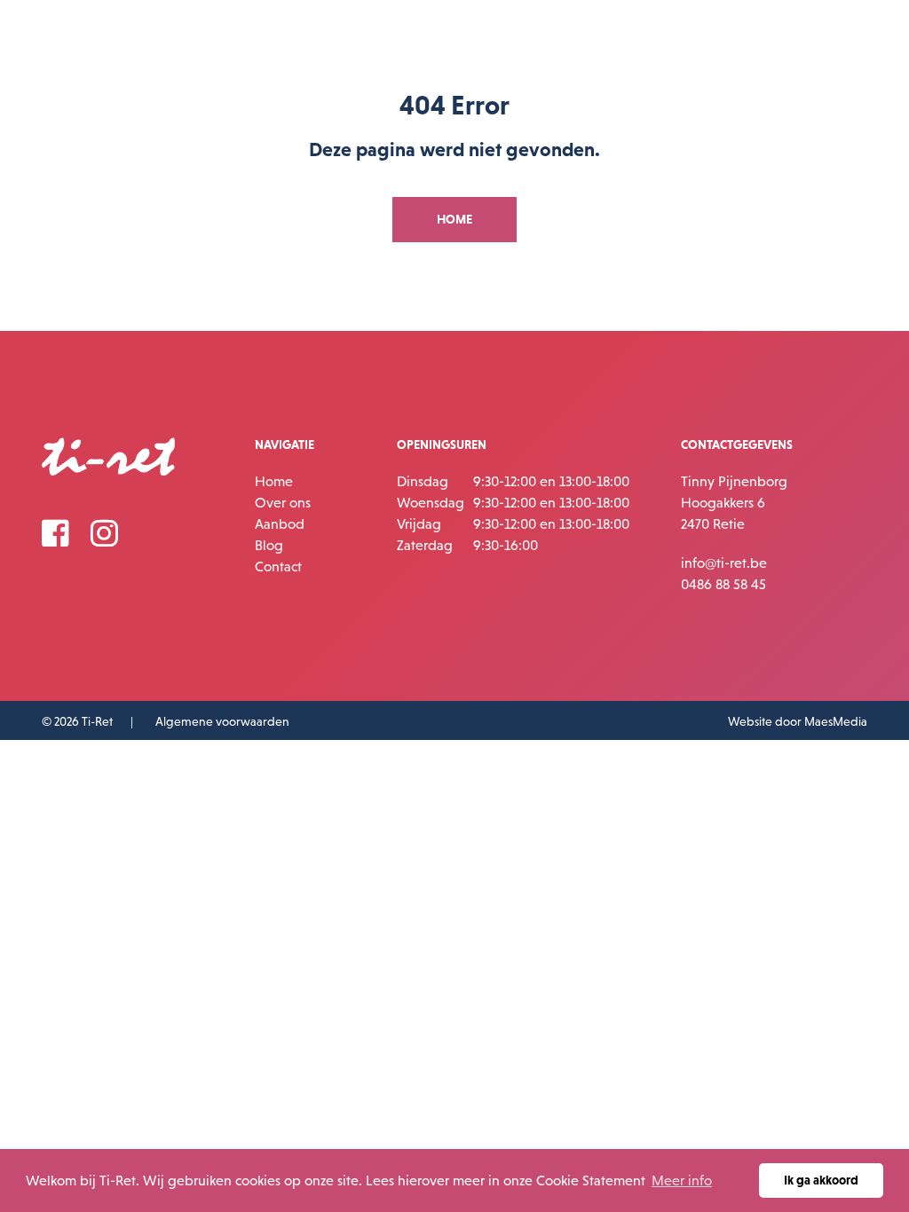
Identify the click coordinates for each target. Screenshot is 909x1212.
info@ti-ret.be (724, 563)
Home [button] (454, 219)
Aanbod (279, 523)
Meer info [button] (682, 1180)
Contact (278, 566)
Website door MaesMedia (797, 721)
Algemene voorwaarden (222, 721)
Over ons (283, 502)
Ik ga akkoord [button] (821, 1180)
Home (274, 481)
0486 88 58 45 (723, 584)
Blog (269, 545)
